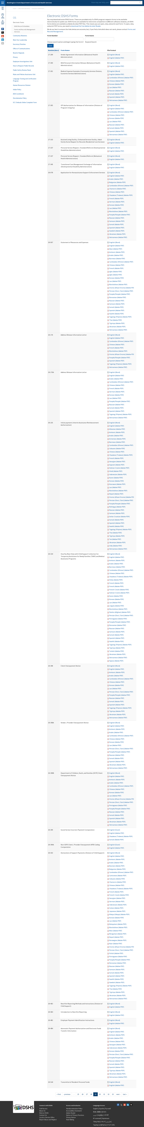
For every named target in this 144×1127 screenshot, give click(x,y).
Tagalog (95, 1125)
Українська (105, 1118)
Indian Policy (17, 90)
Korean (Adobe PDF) (116, 84)
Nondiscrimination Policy (74, 1109)
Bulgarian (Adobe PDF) (117, 182)
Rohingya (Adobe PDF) (117, 507)
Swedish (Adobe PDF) (116, 231)
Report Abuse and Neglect (48, 1120)
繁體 (99, 1112)
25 (78, 1094)
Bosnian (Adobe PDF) (116, 866)
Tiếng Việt (96, 1122)
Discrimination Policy (20, 98)
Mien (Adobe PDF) (115, 931)
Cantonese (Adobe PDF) (117, 875)
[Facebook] (118, 1105)
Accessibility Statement (74, 1111)
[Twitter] (121, 1105)
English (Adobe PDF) (116, 58)
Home (14, 8)
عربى (95, 1115)
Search (140, 2)
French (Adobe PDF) (116, 198)
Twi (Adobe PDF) (115, 539)
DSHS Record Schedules (22, 26)
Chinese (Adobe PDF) (116, 81)
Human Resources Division (21, 85)
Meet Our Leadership (20, 40)
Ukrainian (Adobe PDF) (117, 234)
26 (82, 1094)
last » (125, 1094)
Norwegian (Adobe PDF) (117, 940)
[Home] (2, 3)
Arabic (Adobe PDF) (116, 179)
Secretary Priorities (19, 44)
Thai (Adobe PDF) (115, 320)
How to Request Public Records (23, 66)
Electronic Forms (18, 22)
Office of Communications (21, 49)
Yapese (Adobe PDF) (116, 661)
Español (101, 1109)
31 (104, 1094)
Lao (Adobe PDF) (115, 87)
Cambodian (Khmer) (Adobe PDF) (121, 78)
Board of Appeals (18, 53)
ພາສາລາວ (102, 1125)
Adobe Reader (70, 1113)
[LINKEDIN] (2, 39)
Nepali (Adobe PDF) (116, 494)
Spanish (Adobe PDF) (116, 97)
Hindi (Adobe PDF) (115, 471)
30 (100, 1094)
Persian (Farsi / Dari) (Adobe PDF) (121, 291)
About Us (42, 1111)
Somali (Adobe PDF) (116, 94)
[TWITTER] (2, 32)
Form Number (52, 36)
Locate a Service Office (46, 1117)
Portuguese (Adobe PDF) (118, 619)
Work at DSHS (43, 1113)
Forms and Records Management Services (24, 31)
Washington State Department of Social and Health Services (29, 3)
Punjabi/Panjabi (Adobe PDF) (119, 215)
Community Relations (20, 36)
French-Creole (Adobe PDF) (119, 590)
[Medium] (131, 1105)
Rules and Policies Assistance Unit (24, 74)
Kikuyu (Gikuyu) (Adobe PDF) (119, 914)
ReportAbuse (2, 24)
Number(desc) (53, 50)
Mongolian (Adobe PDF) (117, 934)
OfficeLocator (2, 18)
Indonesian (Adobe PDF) (118, 474)
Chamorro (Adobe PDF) (117, 189)
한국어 (104, 1112)
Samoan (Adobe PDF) (116, 221)
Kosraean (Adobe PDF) (117, 484)
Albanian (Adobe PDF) (117, 429)
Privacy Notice (71, 1117)
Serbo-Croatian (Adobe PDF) (119, 516)
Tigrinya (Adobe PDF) (116, 323)
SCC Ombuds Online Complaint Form (25, 102)
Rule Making (70, 1120)
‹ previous (67, 1094)
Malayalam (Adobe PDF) (117, 924)
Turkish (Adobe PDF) (116, 651)
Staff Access (43, 1109)
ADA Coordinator (18, 94)
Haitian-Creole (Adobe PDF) (119, 468)
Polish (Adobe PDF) (116, 953)
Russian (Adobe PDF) (116, 91)
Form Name (89, 36)
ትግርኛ (109, 1125)
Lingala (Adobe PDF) (116, 606)
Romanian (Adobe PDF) (117, 297)
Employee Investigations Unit (22, 61)
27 (87, 1094)
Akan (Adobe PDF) (115, 249)
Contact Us (43, 1115)
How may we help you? (100, 2)
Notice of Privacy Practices (75, 1115)
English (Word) (114, 55)
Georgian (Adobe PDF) (117, 461)
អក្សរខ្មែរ (100, 1115)
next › (118, 1094)
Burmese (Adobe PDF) (117, 258)
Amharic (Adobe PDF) (116, 252)
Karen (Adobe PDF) (116, 478)
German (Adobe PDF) (116, 202)
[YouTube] (124, 1105)
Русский (108, 1109)
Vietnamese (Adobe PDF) (118, 100)
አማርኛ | (103, 1122)
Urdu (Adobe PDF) (115, 546)
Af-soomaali (97, 1118)
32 (108, 1094)
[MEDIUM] (2, 43)
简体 (94, 1112)
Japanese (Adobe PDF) (117, 911)
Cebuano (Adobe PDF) (117, 448)
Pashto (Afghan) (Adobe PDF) (119, 612)
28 (91, 1094)
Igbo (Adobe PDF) (115, 271)
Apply (50, 46)
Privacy (15, 57)
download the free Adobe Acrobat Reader (86, 26)
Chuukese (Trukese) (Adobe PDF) (121, 195)
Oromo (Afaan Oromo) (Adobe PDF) (122, 288)
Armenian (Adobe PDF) (117, 439)
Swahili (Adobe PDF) (116, 314)
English (95, 1109)
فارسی (108, 1122)
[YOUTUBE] (2, 36)
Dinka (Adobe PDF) (116, 580)
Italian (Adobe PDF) (116, 908)
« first (59, 1094)
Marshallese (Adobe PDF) (118, 211)
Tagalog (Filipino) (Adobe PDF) (120, 317)
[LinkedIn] (127, 1105)
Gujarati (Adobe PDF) (116, 465)
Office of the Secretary (24, 8)
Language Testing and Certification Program (24, 80)
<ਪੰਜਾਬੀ (106, 1115)
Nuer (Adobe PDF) (115, 944)
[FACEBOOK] (2, 29)
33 (113, 1094)
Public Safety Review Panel (22, 70)
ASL (113, 1125)
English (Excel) (114, 830)
